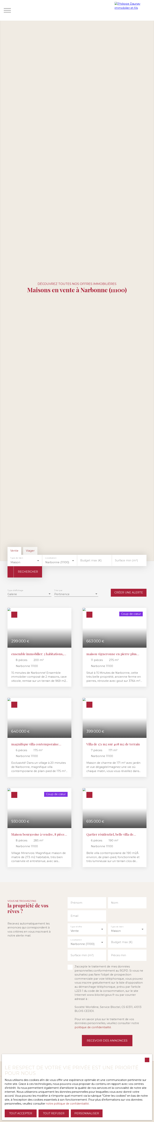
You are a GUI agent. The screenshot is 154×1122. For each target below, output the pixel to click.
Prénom (76, 902)
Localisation (51, 558)
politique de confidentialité (93, 1027)
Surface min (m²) (126, 560)
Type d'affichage (15, 590)
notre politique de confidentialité (67, 1103)
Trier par (58, 590)
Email (74, 916)
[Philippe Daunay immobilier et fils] (133, 10)
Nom (114, 902)
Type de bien (16, 558)
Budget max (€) (91, 560)
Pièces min (118, 955)
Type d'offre (76, 926)
